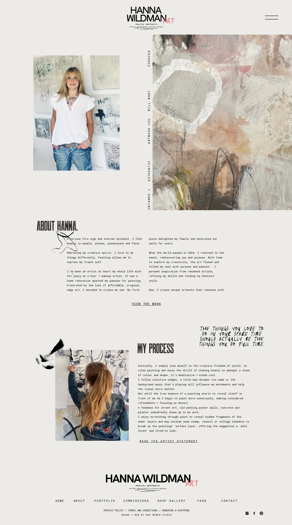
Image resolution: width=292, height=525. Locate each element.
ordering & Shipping (176, 510)
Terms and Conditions (143, 510)
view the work (146, 304)
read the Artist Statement (168, 441)
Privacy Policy (113, 510)
